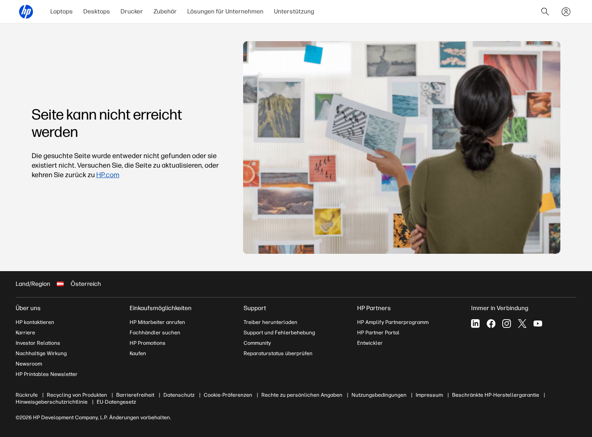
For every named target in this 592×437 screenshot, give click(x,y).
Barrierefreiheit (135, 395)
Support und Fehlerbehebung (279, 333)
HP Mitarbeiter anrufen (157, 322)
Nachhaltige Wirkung (41, 353)
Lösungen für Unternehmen (225, 11)
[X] (522, 323)
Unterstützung (294, 11)
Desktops (96, 11)
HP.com (107, 175)
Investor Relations (38, 343)
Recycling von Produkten (77, 395)
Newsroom (29, 364)
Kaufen (138, 353)
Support (255, 308)
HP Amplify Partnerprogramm (393, 322)
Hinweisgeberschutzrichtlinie (52, 402)
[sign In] (566, 11)
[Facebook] (491, 323)
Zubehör (165, 11)
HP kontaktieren (35, 322)
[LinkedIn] (475, 323)
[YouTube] (537, 323)
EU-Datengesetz (116, 402)
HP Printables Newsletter (47, 374)
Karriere (25, 333)
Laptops (61, 11)
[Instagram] (506, 323)
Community (257, 343)
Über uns (28, 308)
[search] (545, 11)
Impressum (429, 395)
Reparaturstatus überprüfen (278, 353)
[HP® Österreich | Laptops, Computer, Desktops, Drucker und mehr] (26, 11)
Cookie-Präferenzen (228, 395)
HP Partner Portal (378, 333)
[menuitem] (61, 11)
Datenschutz (179, 395)
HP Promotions (148, 343)
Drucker (131, 11)
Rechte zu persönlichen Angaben (301, 395)
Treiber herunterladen (270, 322)
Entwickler (370, 343)
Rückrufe (27, 395)
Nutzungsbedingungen (379, 395)
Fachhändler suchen (155, 333)
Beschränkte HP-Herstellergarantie (495, 395)
